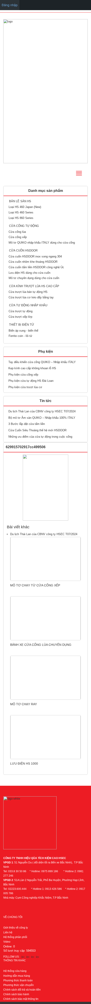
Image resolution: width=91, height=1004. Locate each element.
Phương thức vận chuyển (18, 985)
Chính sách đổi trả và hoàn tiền (22, 989)
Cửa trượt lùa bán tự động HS (28, 292)
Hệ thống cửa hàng (15, 971)
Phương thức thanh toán (18, 980)
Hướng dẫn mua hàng (16, 975)
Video (6, 941)
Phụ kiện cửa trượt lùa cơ (25, 387)
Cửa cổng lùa (17, 231)
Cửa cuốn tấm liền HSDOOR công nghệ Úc (36, 267)
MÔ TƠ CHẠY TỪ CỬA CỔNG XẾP (35, 585)
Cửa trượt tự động (20, 311)
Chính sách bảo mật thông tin (20, 998)
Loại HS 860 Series (21, 218)
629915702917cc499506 (26, 447)
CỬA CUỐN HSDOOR (23, 250)
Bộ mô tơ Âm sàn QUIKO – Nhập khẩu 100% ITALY (41, 417)
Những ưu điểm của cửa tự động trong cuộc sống (40, 436)
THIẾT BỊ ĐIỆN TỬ (21, 324)
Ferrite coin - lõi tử (20, 336)
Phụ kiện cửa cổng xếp (23, 374)
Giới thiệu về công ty (15, 927)
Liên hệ (7, 932)
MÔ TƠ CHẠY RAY (23, 704)
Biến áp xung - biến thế (23, 330)
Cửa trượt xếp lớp (20, 316)
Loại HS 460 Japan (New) (25, 207)
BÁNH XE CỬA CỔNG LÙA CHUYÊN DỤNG (40, 644)
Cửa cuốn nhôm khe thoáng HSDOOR (33, 261)
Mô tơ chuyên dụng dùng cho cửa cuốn (34, 278)
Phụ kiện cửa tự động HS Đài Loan (30, 380)
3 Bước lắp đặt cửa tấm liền (26, 424)
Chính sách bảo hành (16, 994)
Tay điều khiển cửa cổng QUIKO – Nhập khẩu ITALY (42, 362)
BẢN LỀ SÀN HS (20, 201)
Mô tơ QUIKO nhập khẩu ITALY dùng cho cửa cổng (42, 242)
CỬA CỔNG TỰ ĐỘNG (24, 226)
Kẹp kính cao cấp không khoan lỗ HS (32, 368)
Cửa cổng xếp (18, 237)
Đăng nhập (10, 5)
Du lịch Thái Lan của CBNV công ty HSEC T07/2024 (42, 411)
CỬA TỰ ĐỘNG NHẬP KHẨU (28, 305)
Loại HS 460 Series (21, 212)
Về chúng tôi (12, 917)
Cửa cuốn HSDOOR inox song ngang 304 (35, 256)
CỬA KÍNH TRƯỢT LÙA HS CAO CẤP (34, 286)
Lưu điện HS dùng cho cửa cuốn (29, 272)
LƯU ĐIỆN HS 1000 (24, 763)
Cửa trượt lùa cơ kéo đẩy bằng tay (31, 297)
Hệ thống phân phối (15, 937)
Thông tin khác (14, 960)
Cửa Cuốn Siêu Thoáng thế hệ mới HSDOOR (37, 430)
